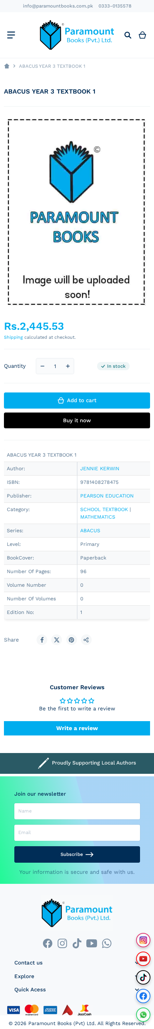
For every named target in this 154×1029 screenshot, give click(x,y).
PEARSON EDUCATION (107, 496)
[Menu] (11, 35)
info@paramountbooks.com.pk (58, 6)
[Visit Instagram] (143, 940)
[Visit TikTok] (143, 977)
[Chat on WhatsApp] (143, 1014)
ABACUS (90, 530)
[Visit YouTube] (143, 959)
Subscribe (72, 854)
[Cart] (142, 35)
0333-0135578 (114, 6)
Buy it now (77, 420)
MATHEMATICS (97, 517)
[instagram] (62, 943)
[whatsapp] (106, 943)
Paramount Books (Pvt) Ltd (61, 1023)
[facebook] (47, 943)
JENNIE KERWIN (99, 468)
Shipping (13, 337)
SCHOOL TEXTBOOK (104, 509)
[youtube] (92, 943)
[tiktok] (76, 943)
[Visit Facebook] (143, 996)
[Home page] (6, 66)
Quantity (15, 366)
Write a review (77, 728)
